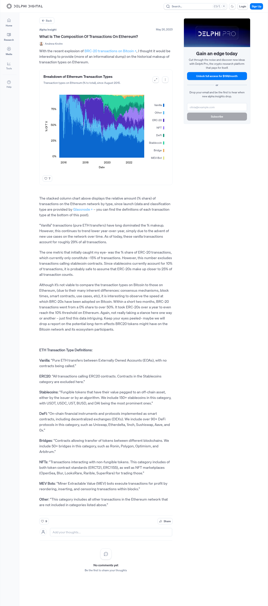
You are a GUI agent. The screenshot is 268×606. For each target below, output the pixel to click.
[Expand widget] (156, 79)
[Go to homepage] (25, 6)
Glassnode (81, 209)
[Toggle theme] (232, 6)
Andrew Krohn (54, 43)
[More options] (165, 79)
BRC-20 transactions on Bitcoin (109, 50)
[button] (9, 65)
